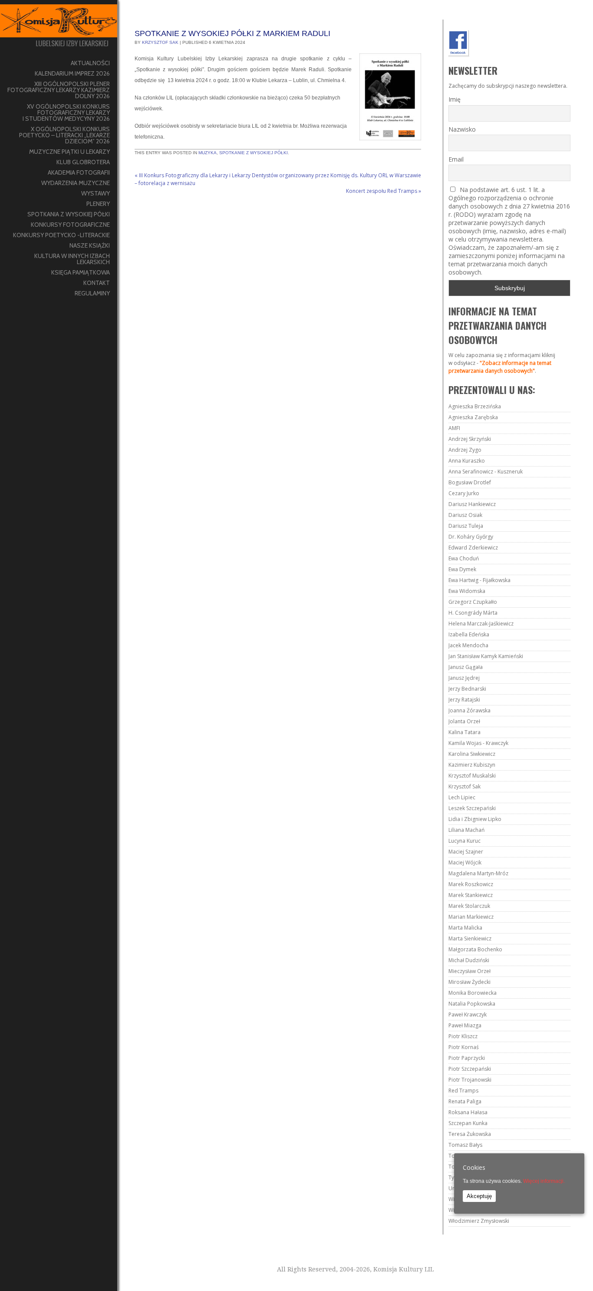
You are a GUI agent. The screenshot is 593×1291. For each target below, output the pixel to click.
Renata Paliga (464, 1101)
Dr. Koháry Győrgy (470, 536)
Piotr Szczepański (469, 1069)
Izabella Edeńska (468, 634)
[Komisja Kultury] (58, 28)
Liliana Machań (466, 830)
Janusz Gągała (465, 667)
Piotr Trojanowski (469, 1079)
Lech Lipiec (461, 797)
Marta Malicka (465, 927)
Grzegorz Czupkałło (472, 602)
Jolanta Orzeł (464, 721)
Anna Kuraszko (466, 460)
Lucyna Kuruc (464, 840)
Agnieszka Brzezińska (474, 406)
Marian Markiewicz (471, 916)
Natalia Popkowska (471, 1003)
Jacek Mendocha (468, 645)
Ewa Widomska (466, 591)
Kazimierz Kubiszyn (471, 764)
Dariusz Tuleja (465, 526)
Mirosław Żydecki (469, 982)
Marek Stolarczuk (469, 906)
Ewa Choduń (463, 558)
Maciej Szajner (465, 851)
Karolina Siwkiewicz (471, 754)
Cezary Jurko (463, 493)
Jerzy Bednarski (467, 688)
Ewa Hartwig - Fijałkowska (479, 580)
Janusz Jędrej (464, 678)
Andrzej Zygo (464, 450)
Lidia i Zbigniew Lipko (474, 819)
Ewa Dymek (462, 569)
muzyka (207, 152)
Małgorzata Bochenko (475, 949)
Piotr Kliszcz (463, 1036)
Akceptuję (479, 1196)
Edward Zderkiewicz (473, 547)
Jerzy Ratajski (464, 699)
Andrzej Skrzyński (469, 439)
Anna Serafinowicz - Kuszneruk (485, 471)
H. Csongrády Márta (472, 612)
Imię (454, 99)
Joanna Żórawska (469, 710)
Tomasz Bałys (465, 1145)
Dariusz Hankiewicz (472, 504)
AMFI (454, 428)
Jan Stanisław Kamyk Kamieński (485, 656)
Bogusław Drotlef (469, 482)
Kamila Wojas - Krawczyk (478, 743)
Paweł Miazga (464, 1025)
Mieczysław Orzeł (469, 971)
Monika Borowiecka (472, 992)
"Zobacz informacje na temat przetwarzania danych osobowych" (499, 366)
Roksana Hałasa (468, 1112)
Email (456, 159)
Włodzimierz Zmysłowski (478, 1221)
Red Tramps (463, 1090)
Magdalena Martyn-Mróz (478, 873)
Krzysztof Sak (160, 42)
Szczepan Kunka (468, 1123)
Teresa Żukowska (469, 1134)
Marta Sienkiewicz (469, 938)
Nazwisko (462, 129)
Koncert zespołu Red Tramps (383, 191)
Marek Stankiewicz (470, 895)
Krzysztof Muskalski (472, 775)
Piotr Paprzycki (466, 1058)
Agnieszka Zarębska (473, 417)
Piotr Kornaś (463, 1047)
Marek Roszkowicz (470, 884)
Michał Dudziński (468, 960)
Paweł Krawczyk (467, 1014)
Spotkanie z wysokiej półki (253, 152)
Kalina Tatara (464, 732)
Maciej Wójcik (464, 862)
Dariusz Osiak (465, 515)
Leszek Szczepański (472, 808)
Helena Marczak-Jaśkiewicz (481, 623)
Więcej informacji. (544, 1181)
